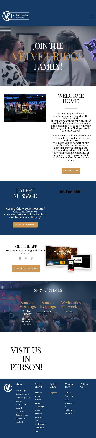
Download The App (26, 269)
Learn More (70, 170)
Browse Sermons (25, 224)
